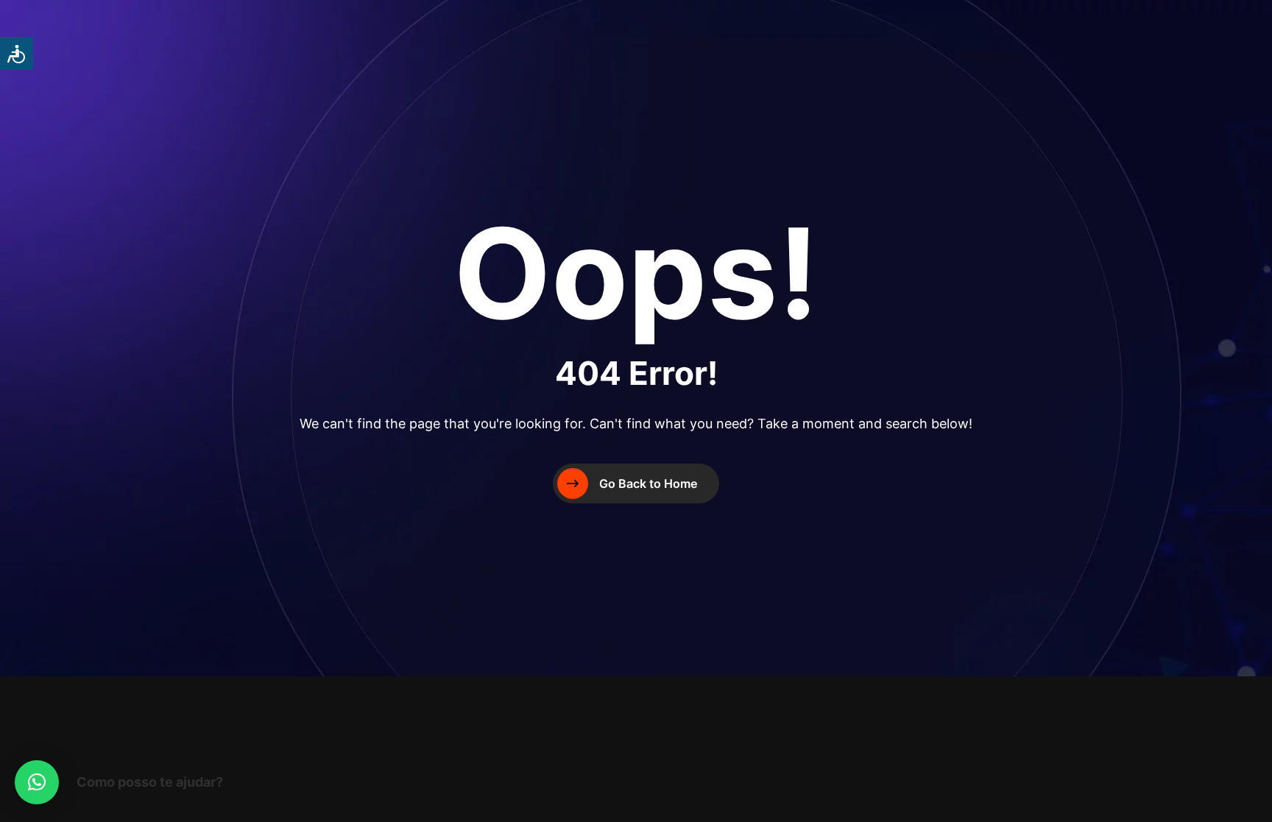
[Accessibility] (16, 53)
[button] (37, 782)
